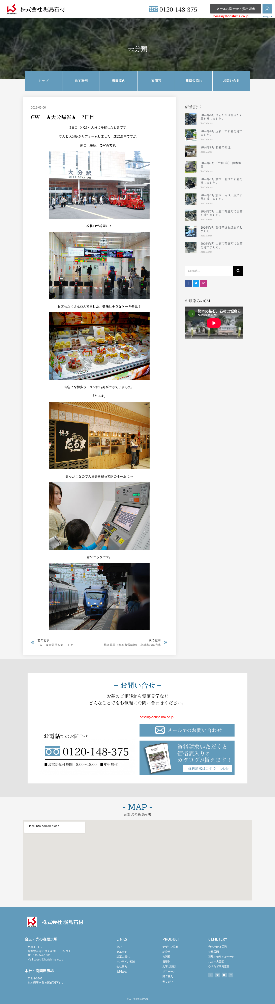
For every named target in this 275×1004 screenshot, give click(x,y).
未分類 (137, 48)
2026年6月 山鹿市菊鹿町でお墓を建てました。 (222, 245)
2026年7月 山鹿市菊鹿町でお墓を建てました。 (222, 213)
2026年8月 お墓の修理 (216, 147)
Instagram (267, 16)
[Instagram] (267, 8)
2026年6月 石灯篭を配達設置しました (222, 229)
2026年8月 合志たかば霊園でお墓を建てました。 (222, 117)
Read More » (207, 123)
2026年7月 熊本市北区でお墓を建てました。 (222, 181)
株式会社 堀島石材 (42, 9)
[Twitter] (196, 283)
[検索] (238, 271)
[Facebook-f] (188, 283)
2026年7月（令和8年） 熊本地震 (221, 165)
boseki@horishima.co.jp (230, 16)
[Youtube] (224, 975)
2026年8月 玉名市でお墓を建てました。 (222, 133)
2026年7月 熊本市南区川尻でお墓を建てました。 (222, 197)
